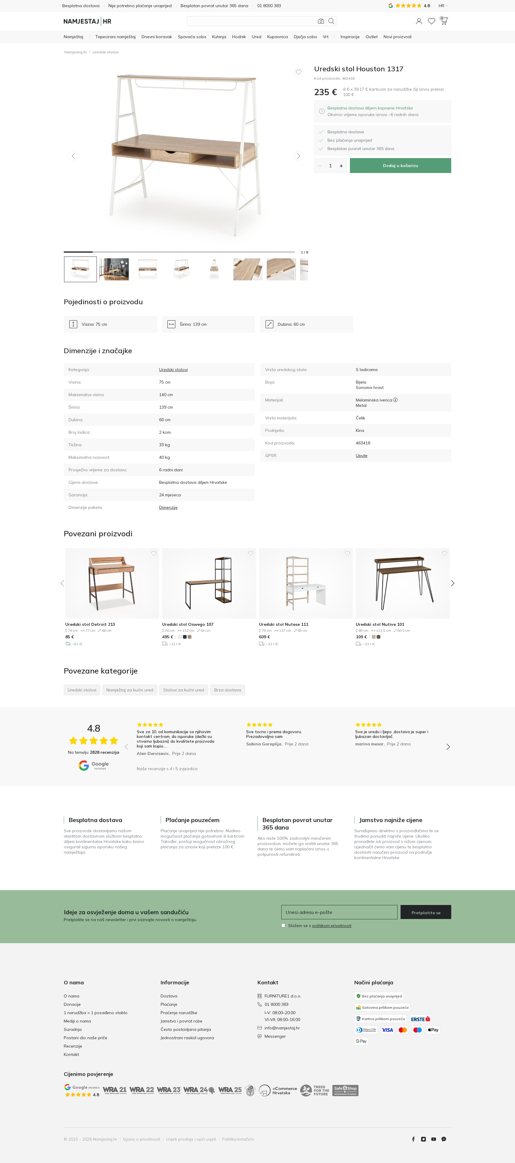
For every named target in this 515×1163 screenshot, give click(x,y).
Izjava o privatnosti (141, 1139)
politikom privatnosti (331, 925)
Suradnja (73, 1029)
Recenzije (73, 1046)
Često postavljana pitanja (186, 1029)
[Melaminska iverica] (395, 400)
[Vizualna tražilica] (321, 21)
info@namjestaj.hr (282, 1028)
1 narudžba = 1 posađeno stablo (96, 1012)
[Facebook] (416, 1139)
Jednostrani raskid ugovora (187, 1037)
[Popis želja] (431, 21)
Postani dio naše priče (85, 1037)
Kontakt (71, 1054)
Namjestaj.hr (75, 52)
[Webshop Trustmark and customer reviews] (345, 1090)
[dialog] (373, 111)
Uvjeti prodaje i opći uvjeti (191, 1139)
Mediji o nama (77, 1021)
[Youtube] (436, 1139)
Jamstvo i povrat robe (181, 1021)
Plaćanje (169, 1004)
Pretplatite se (426, 912)
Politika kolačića (238, 1139)
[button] (419, 21)
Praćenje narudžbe (179, 1012)
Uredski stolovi (106, 52)
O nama (71, 996)
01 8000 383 (276, 1004)
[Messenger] (446, 1139)
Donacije (72, 1004)
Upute (361, 455)
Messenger (275, 1036)
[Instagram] (426, 1139)
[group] (178, 742)
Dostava (169, 996)
